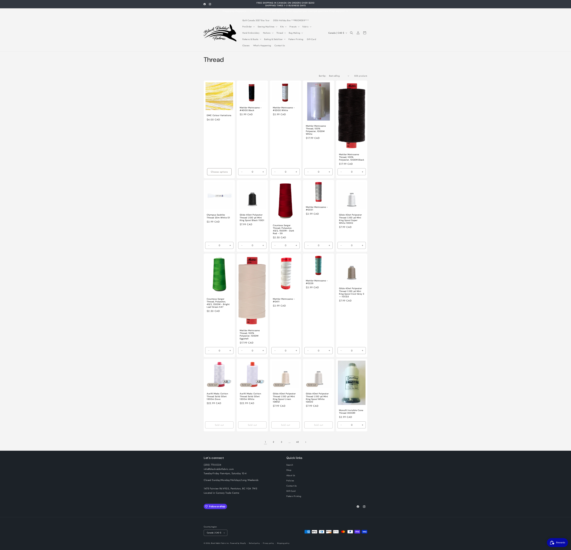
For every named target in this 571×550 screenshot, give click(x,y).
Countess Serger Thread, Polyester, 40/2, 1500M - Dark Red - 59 (283, 229)
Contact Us (291, 485)
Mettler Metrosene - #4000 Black (251, 108)
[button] (248, 26)
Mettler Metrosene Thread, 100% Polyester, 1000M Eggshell (250, 334)
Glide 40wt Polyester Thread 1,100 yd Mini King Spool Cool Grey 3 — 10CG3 (351, 292)
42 (297, 441)
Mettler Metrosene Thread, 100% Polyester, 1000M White (316, 129)
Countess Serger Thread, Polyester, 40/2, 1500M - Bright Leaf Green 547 (218, 303)
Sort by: (322, 75)
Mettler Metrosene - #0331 (317, 208)
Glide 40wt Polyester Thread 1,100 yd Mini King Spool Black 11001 (252, 217)
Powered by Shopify (238, 543)
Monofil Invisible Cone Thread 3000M (351, 411)
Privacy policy (268, 543)
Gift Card (290, 491)
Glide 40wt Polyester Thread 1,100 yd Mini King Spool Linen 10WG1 (284, 397)
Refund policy (254, 543)
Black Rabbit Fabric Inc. (220, 543)
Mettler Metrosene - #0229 (317, 282)
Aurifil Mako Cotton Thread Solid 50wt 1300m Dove (217, 396)
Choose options (219, 171)
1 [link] (265, 442)
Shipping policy (283, 543)
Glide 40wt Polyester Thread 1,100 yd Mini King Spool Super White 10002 (350, 218)
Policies (290, 480)
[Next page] (305, 442)
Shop (288, 470)
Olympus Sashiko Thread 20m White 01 (218, 216)
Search (289, 464)
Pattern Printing (293, 496)
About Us (290, 475)
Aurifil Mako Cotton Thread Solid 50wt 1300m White (250, 396)
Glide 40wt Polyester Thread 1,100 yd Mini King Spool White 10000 (317, 397)
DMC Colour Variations (219, 115)
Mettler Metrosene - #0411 (284, 300)
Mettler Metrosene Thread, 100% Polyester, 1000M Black (351, 157)
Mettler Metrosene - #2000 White (284, 108)
